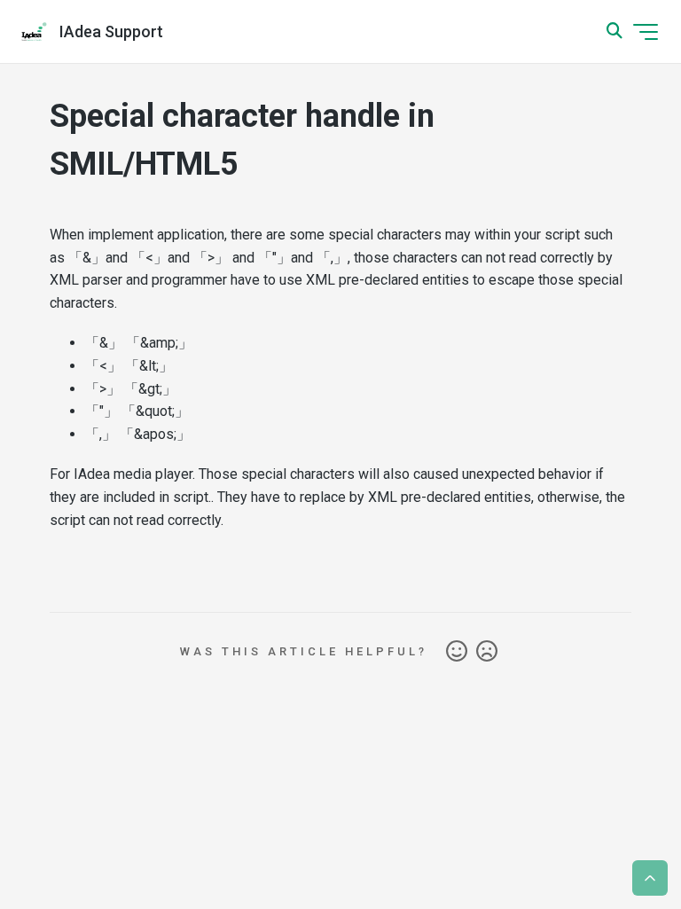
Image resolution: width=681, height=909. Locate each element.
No (486, 651)
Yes (456, 651)
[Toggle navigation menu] (645, 31)
